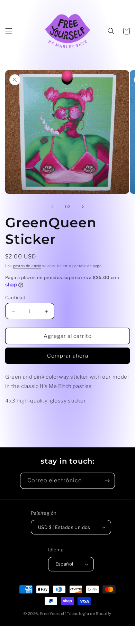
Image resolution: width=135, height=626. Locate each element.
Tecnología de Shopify (89, 613)
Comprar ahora (67, 356)
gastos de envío (27, 266)
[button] (8, 31)
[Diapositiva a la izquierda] (52, 206)
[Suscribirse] (107, 481)
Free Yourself (53, 613)
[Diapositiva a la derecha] (82, 206)
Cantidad (15, 297)
